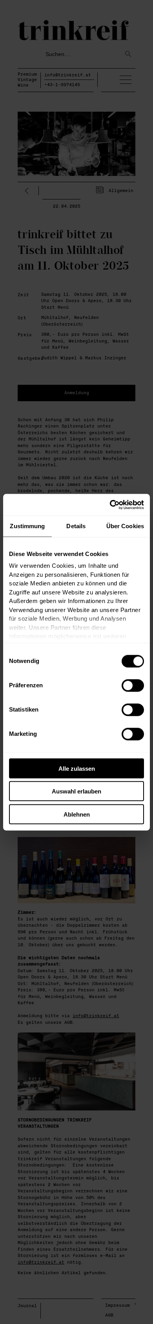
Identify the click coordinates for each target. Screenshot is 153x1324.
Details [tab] (76, 526)
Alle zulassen (76, 768)
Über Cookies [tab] (125, 526)
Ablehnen (77, 814)
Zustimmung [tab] (27, 526)
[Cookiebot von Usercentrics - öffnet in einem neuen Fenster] (110, 505)
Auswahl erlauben (76, 791)
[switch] (133, 685)
